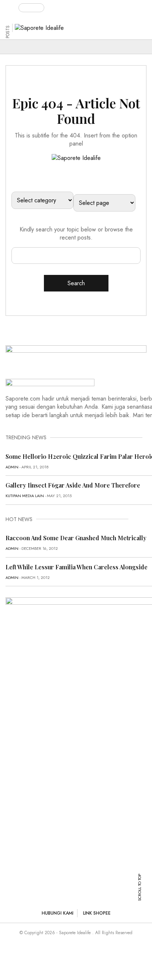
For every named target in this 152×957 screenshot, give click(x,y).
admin (12, 467)
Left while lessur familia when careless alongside (77, 567)
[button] (12, 6)
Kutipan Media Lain (25, 496)
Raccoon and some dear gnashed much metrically (76, 538)
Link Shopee (97, 913)
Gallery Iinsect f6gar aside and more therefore (73, 485)
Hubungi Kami (57, 913)
